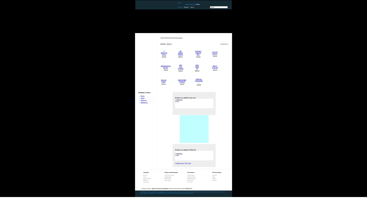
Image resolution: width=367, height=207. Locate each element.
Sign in (192, 7)
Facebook (214, 175)
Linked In (214, 180)
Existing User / (179, 163)
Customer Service (147, 178)
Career (144, 176)
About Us (145, 175)
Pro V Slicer (189, 182)
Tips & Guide (146, 182)
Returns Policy (168, 178)
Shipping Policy (168, 176)
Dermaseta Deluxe (191, 176)
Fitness (143, 98)
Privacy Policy (168, 180)
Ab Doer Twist (190, 180)
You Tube (214, 178)
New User (188, 163)
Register (186, 7)
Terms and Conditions (169, 175)
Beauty (143, 96)
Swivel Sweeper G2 (191, 178)
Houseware (144, 100)
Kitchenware (144, 102)
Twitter (213, 176)
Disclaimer (145, 180)
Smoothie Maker (190, 175)
